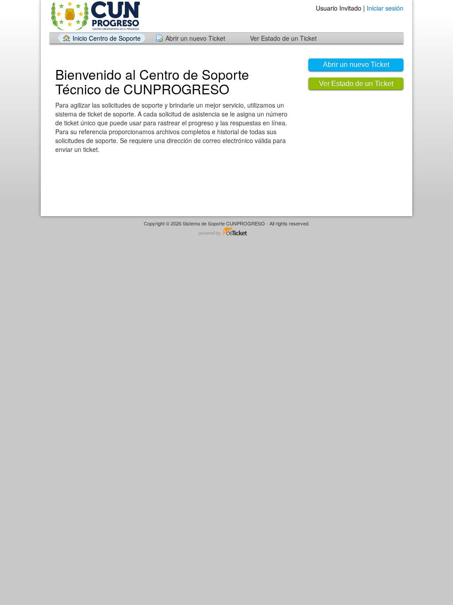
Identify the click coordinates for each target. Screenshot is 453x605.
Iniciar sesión (385, 8)
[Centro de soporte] (95, 15)
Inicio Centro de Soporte (107, 38)
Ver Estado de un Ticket (283, 38)
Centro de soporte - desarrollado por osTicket (226, 232)
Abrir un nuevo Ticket (195, 38)
